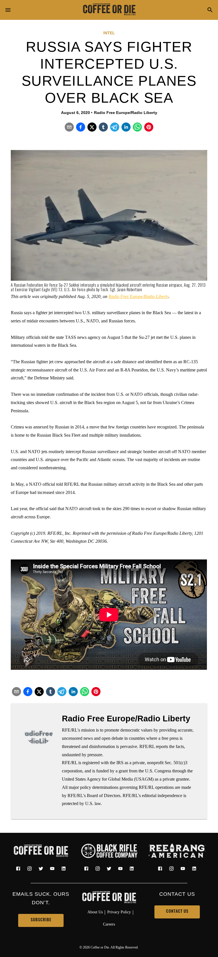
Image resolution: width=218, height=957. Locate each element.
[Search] (210, 10)
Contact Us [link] (177, 912)
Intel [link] (109, 33)
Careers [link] (109, 924)
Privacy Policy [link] (119, 912)
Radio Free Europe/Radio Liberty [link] (125, 112)
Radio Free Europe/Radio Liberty (138, 296)
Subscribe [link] (41, 920)
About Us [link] (95, 912)
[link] (109, 10)
